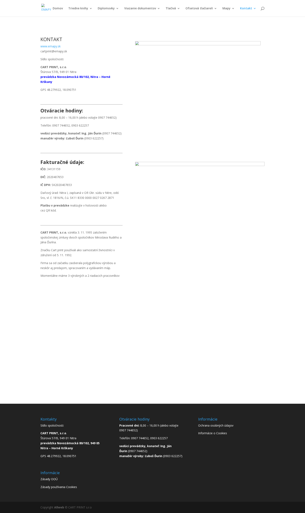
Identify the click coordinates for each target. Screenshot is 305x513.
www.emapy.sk (50, 46)
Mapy (226, 8)
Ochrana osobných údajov (215, 425)
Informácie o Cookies (212, 433)
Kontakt (246, 8)
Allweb (59, 507)
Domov (58, 8)
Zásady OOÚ (49, 479)
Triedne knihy (78, 8)
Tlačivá (171, 8)
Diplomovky (106, 8)
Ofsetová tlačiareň (199, 8)
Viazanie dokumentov (140, 8)
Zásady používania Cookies (58, 487)
